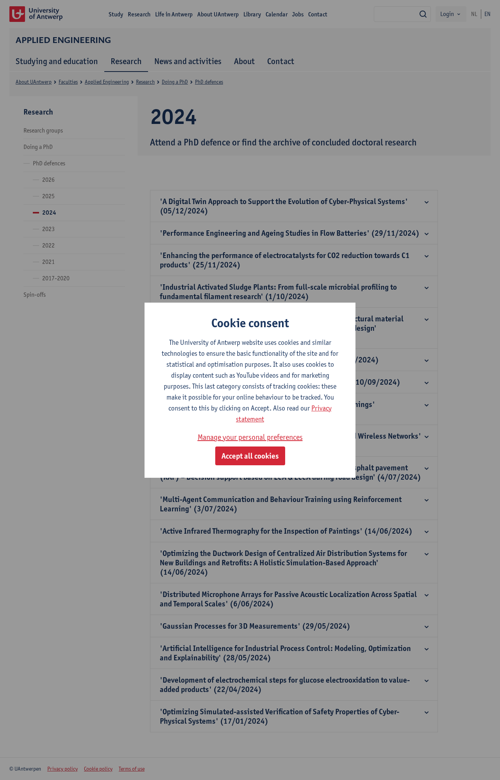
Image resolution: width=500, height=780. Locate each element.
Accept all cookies (250, 456)
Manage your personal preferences (250, 437)
